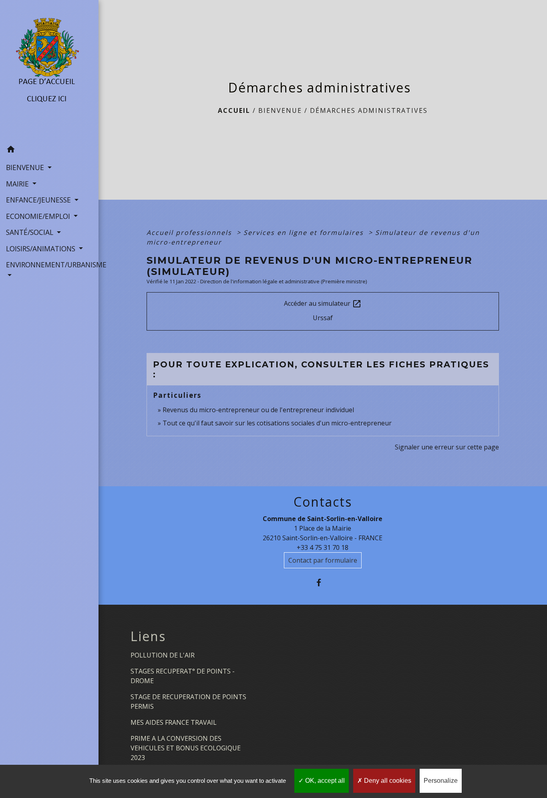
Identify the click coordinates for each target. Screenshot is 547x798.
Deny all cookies (386, 780)
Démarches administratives (369, 110)
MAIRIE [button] (18, 183)
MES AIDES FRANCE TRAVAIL (174, 722)
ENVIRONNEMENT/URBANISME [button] (49, 264)
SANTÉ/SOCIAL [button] (30, 232)
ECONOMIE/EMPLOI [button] (39, 216)
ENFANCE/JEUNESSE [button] (39, 200)
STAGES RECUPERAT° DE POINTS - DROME (183, 676)
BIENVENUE (280, 110)
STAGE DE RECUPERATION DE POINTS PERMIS (188, 701)
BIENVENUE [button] (26, 167)
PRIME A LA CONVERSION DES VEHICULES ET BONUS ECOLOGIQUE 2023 (186, 748)
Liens (148, 636)
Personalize (441, 780)
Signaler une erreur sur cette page (447, 447)
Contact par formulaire (322, 560)
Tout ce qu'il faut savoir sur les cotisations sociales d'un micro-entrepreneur (277, 423)
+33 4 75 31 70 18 (322, 547)
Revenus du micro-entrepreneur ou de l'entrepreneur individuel (258, 409)
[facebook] (322, 582)
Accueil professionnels (190, 232)
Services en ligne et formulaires (304, 232)
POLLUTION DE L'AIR (163, 655)
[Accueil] (49, 71)
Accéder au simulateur (323, 304)
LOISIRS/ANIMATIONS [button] (41, 248)
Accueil (234, 110)
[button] (49, 150)
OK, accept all (324, 780)
